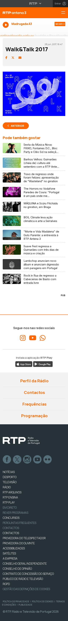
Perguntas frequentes (19, 523)
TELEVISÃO (10, 482)
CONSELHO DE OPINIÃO (17, 569)
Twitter (17, 459)
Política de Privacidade (16, 601)
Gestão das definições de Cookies (26, 589)
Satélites (9, 553)
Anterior (17, 125)
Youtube (37, 459)
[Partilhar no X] (12, 58)
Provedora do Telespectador (24, 538)
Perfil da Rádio (34, 381)
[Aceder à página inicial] (22, 12)
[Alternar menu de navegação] (64, 13)
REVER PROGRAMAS (15, 513)
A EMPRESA (10, 558)
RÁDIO (7, 487)
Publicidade (25, 604)
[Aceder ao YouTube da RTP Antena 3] (32, 338)
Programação (34, 415)
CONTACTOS (11, 533)
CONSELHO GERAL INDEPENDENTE (25, 564)
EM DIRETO (10, 508)
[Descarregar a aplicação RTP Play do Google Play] (43, 364)
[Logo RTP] (21, 440)
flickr (47, 459)
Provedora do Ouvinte (19, 543)
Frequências (34, 404)
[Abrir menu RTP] (34, 3)
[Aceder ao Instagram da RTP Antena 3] (23, 338)
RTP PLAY (9, 502)
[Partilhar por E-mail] (19, 58)
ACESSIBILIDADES (14, 548)
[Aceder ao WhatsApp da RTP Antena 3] (43, 338)
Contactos (34, 392)
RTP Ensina (10, 497)
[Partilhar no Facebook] (6, 58)
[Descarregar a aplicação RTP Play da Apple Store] (23, 364)
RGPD (6, 584)
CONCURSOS (11, 518)
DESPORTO (10, 477)
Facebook (7, 459)
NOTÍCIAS (9, 472)
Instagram (27, 459)
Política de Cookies (42, 601)
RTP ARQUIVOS (12, 492)
